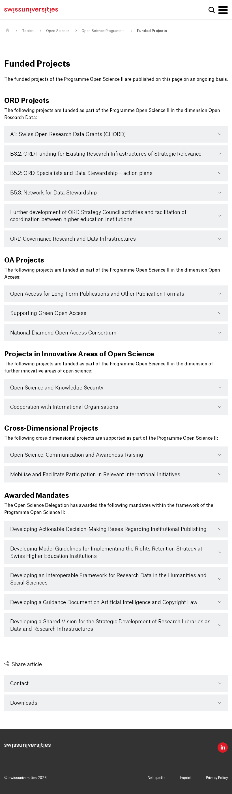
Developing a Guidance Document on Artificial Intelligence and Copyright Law (103, 602)
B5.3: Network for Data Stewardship (53, 192)
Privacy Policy (217, 778)
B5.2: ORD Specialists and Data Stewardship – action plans (81, 173)
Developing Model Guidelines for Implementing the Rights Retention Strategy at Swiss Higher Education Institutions (106, 552)
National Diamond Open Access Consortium (63, 332)
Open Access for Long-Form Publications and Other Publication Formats (97, 294)
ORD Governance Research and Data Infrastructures (73, 239)
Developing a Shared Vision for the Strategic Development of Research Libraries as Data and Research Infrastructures (110, 625)
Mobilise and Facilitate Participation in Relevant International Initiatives (95, 474)
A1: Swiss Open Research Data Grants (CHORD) (68, 134)
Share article (27, 664)
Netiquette (157, 778)
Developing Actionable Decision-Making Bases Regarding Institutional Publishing (108, 529)
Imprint (186, 778)
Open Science (57, 31)
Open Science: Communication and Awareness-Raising (76, 455)
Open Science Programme (102, 31)
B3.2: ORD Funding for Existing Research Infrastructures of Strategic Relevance (105, 153)
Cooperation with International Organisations (64, 407)
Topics (28, 31)
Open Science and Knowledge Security (56, 387)
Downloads (23, 703)
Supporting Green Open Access (48, 313)
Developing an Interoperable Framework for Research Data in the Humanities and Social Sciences (108, 579)
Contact (19, 683)
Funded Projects (152, 31)
